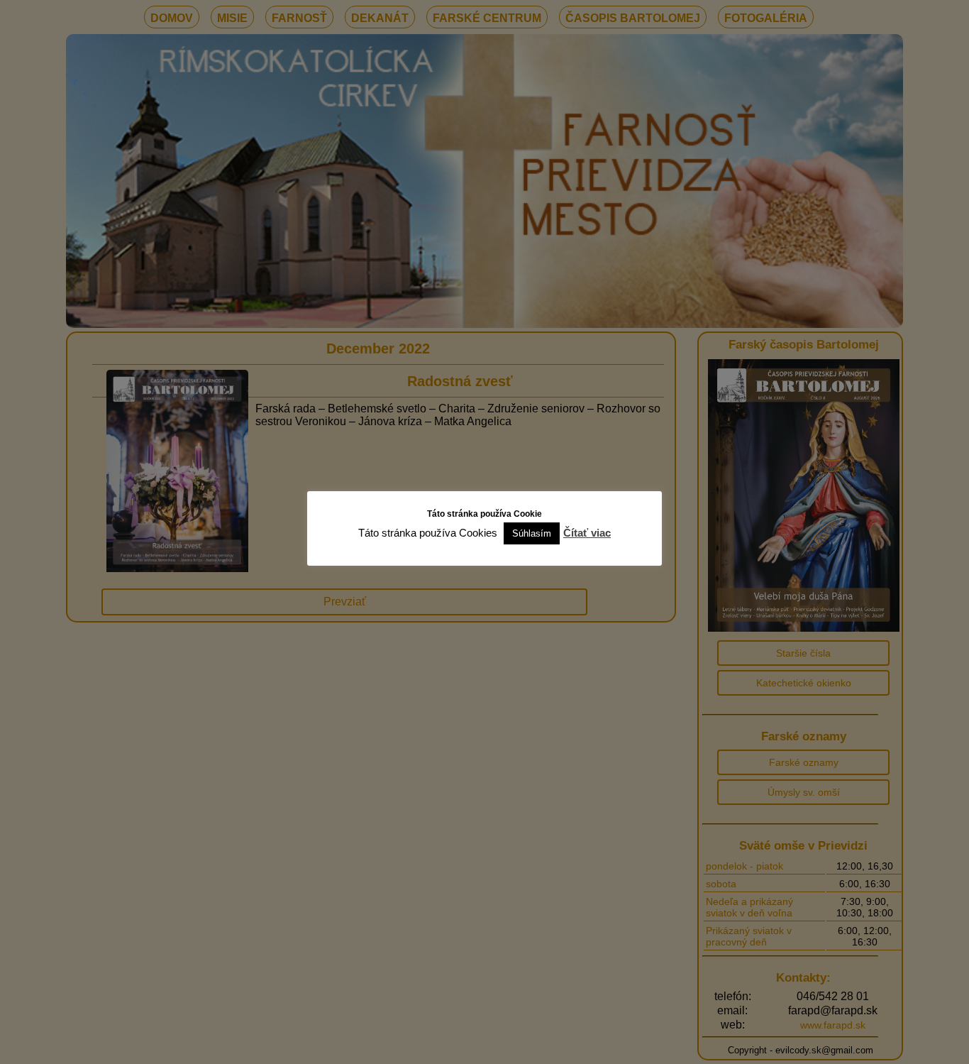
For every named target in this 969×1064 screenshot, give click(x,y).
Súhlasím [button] (531, 533)
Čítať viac (587, 533)
